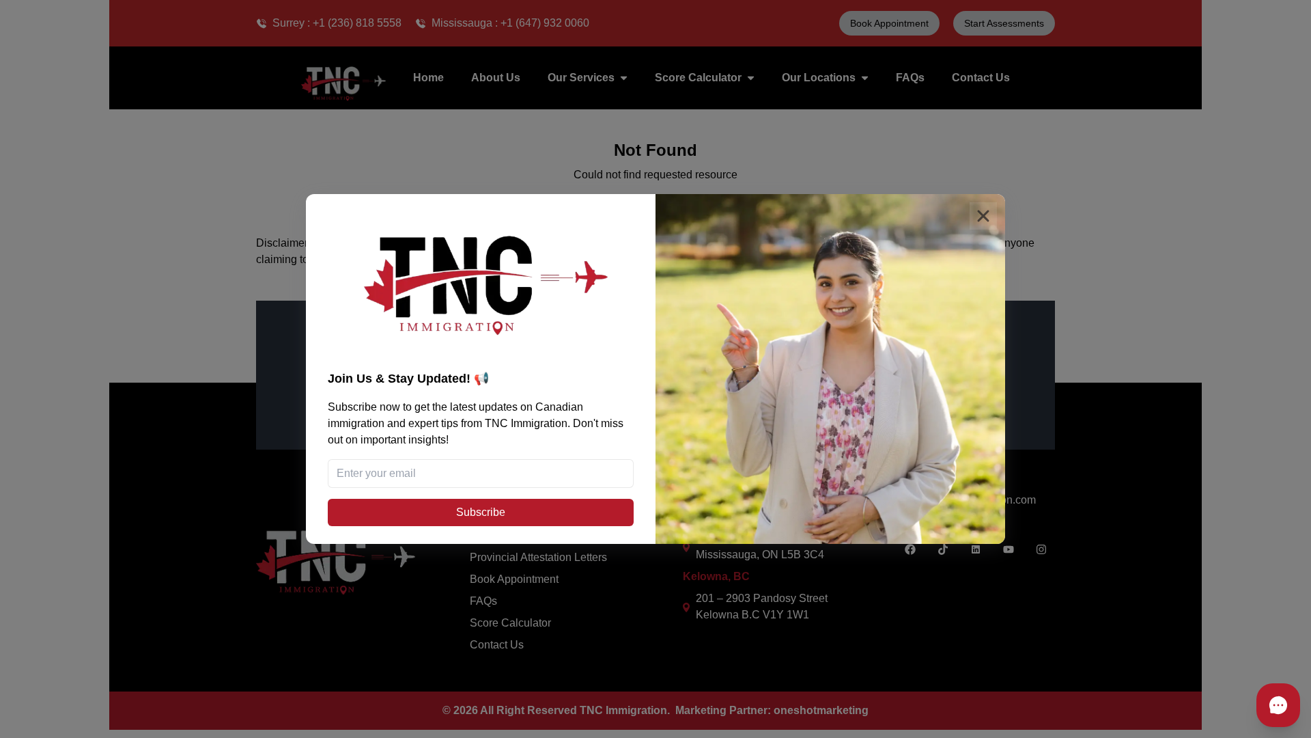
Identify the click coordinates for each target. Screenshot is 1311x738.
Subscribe (480, 512)
